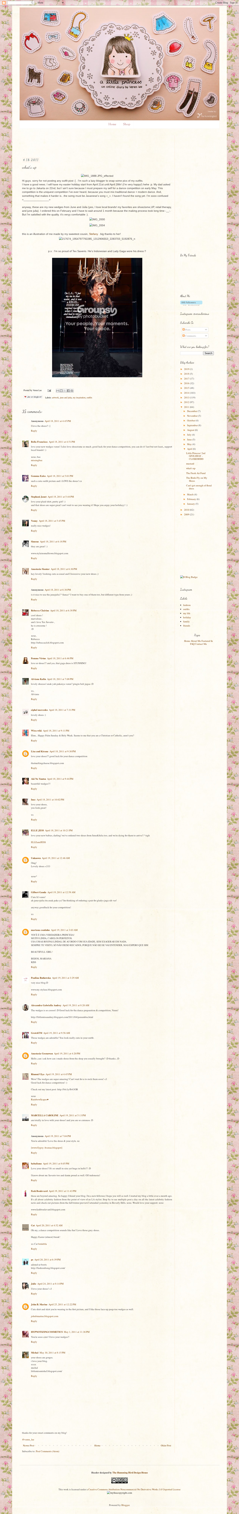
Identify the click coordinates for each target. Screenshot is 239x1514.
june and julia (66, 397)
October (191, 420)
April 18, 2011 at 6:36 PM (58, 589)
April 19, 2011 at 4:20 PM (67, 1053)
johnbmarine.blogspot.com (44, 1316)
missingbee (36, 460)
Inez (33, 799)
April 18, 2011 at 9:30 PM (62, 751)
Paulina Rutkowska (41, 977)
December (192, 411)
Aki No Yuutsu (38, 778)
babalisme (36, 1163)
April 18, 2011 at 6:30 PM (64, 569)
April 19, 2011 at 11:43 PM (62, 1191)
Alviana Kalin (38, 679)
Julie (33, 1283)
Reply (34, 430)
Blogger (125, 1505)
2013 (187, 397)
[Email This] (58, 391)
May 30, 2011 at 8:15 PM (52, 1352)
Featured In (207, 641)
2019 (187, 369)
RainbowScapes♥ (40, 1099)
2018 (187, 373)
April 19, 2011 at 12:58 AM (61, 892)
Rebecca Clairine (40, 610)
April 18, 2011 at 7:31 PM (62, 710)
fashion (187, 605)
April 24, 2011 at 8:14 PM (50, 1283)
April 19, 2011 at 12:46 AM (56, 858)
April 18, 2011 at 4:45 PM (58, 421)
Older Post (166, 1445)
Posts (187, 329)
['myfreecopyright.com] (119, 1492)
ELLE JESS (37, 830)
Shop (126, 124)
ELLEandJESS (38, 842)
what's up (190, 468)
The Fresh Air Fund (196, 473)
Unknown (36, 858)
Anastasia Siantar (40, 569)
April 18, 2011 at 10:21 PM (59, 830)
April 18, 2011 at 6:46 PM (60, 658)
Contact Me (201, 644)
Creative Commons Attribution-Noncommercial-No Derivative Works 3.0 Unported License (134, 1489)
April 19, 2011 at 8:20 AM (76, 1005)
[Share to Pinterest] (72, 391)
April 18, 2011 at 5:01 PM (60, 476)
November (192, 415)
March (190, 494)
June (189, 439)
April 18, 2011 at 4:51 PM (62, 441)
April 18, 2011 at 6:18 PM (53, 541)
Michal (34, 1352)
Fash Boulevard (39, 1191)
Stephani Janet (38, 496)
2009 (187, 514)
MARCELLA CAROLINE (44, 1115)
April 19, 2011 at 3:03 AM (64, 930)
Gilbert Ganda (38, 892)
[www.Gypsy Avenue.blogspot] (46, 1147)
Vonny (34, 520)
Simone (35, 541)
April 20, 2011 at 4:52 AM (49, 1225)
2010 (187, 509)
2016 (187, 383)
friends (186, 625)
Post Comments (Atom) (47, 1451)
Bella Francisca (39, 441)
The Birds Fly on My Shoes (196, 479)
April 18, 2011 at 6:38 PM (63, 610)
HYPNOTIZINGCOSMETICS (47, 1332)
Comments (190, 335)
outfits (89, 397)
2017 (187, 378)
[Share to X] (65, 391)
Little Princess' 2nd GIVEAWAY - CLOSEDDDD (195, 456)
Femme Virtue (38, 658)
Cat (33, 1225)
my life (186, 613)
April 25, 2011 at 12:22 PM (62, 1304)
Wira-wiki (36, 730)
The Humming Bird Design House (130, 1472)
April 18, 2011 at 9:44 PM (60, 778)
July (189, 434)
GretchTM (36, 1033)
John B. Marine (39, 1304)
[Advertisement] (90, 143)
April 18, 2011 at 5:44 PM (61, 496)
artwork (55, 397)
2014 (187, 392)
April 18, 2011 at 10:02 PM (50, 799)
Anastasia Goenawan (42, 1053)
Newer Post (28, 1445)
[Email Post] (49, 390)
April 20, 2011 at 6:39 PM (47, 1259)
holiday (187, 617)
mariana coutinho (40, 930)
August (191, 430)
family (186, 621)
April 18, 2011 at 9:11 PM (56, 730)
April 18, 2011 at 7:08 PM (60, 679)
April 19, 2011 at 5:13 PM (73, 1115)
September (192, 425)
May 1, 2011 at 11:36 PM (77, 1332)
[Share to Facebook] (68, 391)
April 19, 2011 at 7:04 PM (58, 1136)
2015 (187, 388)
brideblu (42, 1244)
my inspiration (79, 397)
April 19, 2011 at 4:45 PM (59, 1074)
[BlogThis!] (61, 391)
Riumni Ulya (37, 1074)
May (189, 444)
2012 (187, 402)
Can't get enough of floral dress (199, 487)
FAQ (192, 644)
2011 (187, 407)
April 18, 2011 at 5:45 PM (52, 520)
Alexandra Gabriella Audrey (46, 1005)
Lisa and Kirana (39, 751)
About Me (196, 641)
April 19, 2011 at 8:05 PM (56, 1163)
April (190, 448)
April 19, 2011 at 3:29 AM (65, 977)
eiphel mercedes (39, 710)
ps (32, 1259)
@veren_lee (28, 1439)
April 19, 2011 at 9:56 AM (56, 1033)
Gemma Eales (38, 476)
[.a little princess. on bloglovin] (191, 304)
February (192, 499)
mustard (190, 463)
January (191, 503)
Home (112, 124)
